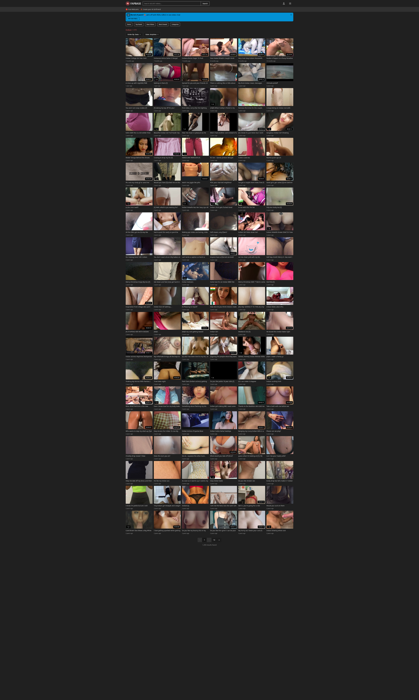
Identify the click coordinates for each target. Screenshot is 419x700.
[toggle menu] (279, 3)
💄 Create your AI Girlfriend (150, 9)
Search (205, 4)
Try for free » (133, 19)
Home (129, 24)
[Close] (291, 15)
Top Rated (139, 24)
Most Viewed (163, 24)
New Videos (150, 24)
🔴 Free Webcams (132, 9)
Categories (175, 24)
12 (214, 540)
